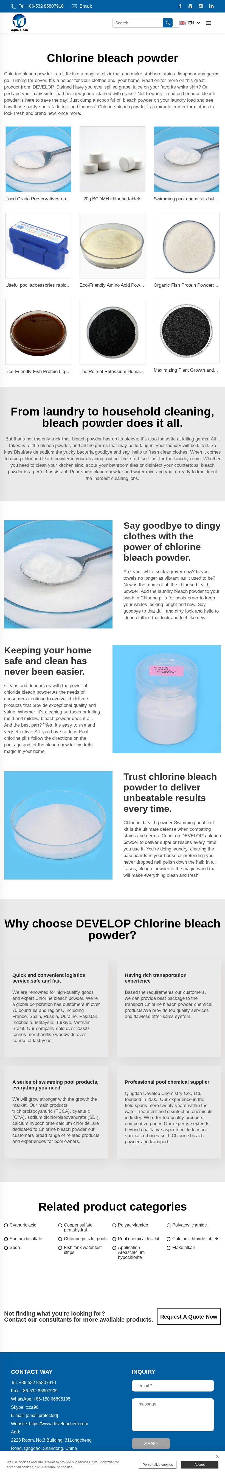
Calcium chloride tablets (195, 1238)
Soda (15, 1247)
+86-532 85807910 (45, 6)
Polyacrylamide (133, 1225)
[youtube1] (191, 6)
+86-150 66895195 (52, 1399)
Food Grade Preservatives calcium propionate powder (60, 198)
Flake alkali (183, 1247)
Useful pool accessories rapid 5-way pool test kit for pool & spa (70, 285)
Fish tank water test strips (83, 1250)
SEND (151, 1443)
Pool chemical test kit (138, 1238)
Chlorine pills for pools (163, 598)
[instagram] (201, 6)
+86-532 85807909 (39, 1390)
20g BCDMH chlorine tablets (112, 198)
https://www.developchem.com (58, 1423)
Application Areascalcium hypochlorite (131, 1252)
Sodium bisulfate (26, 1238)
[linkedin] (211, 6)
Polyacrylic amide (189, 1225)
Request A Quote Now (188, 1317)
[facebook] (181, 6)
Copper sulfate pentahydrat (78, 1227)
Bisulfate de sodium (34, 452)
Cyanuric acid (23, 1225)
